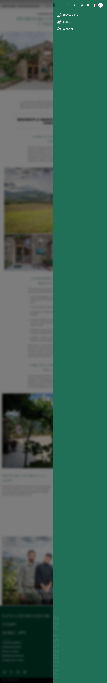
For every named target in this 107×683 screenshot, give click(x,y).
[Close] (101, 13)
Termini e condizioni (72, 53)
